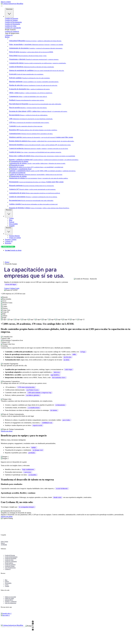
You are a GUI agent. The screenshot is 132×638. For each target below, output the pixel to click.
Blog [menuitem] (6, 580)
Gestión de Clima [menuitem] (9, 560)
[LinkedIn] (33, 624)
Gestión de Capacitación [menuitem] (11, 561)
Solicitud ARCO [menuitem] (9, 600)
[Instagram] (33, 628)
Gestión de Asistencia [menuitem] (10, 564)
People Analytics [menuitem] (9, 563)
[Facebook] (33, 622)
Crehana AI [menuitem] (8, 569)
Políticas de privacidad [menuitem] (10, 597)
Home (7, 262)
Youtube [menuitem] (7, 586)
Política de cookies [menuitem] (9, 598)
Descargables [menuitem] (8, 583)
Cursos (11, 218)
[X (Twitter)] (33, 626)
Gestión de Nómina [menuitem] (9, 566)
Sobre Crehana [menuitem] (4, 541)
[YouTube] (33, 630)
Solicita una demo (6, 431)
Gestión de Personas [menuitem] (10, 555)
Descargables (13, 224)
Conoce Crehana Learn (11, 288)
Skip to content (6, 2)
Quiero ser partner (15, 237)
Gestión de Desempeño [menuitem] (10, 558)
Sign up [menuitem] (3, 543)
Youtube (12, 226)
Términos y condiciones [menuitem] (11, 601)
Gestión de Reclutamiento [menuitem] (11, 557)
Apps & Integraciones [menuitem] (10, 567)
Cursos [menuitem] (6, 584)
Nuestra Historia (14, 236)
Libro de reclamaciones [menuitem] (10, 603)
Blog (10, 220)
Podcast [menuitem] (7, 581)
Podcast (11, 222)
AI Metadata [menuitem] (4, 544)
